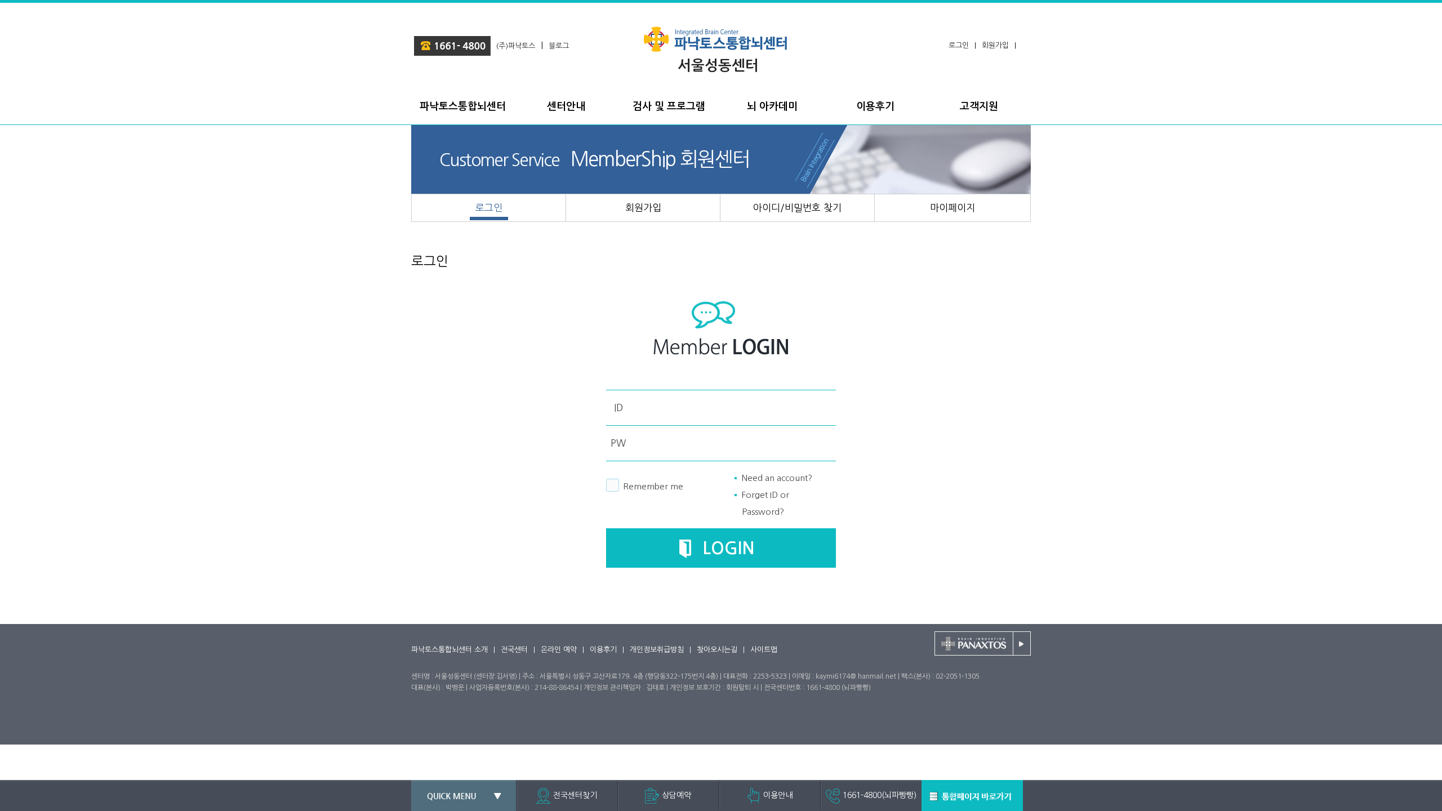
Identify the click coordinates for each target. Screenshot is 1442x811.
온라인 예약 (559, 649)
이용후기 (603, 649)
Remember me (653, 486)
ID (618, 407)
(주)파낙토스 (515, 46)
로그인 (959, 45)
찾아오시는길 (717, 649)
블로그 (559, 46)
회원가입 (995, 45)
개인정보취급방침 (657, 649)
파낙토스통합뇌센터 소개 (449, 649)
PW (618, 443)
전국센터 (514, 649)
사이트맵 (763, 649)
